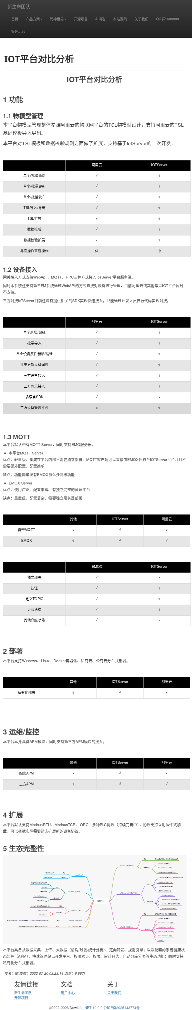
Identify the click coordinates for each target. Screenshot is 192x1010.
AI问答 (100, 18)
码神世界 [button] (57, 18)
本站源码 (120, 18)
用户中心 (68, 992)
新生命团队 (19, 6)
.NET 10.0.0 (93, 1007)
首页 (14, 18)
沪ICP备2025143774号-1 (123, 1007)
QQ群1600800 (167, 18)
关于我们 (141, 18)
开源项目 (81, 18)
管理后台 (18, 31)
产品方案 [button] (33, 18)
